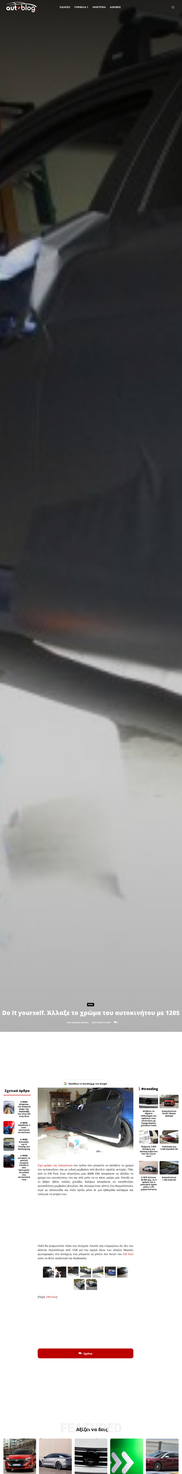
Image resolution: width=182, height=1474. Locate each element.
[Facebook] (7, 1083)
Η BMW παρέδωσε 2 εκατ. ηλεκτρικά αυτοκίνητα (24, 1127)
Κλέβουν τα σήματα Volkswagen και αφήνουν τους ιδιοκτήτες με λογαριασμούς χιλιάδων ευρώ (149, 1118)
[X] (13, 1083)
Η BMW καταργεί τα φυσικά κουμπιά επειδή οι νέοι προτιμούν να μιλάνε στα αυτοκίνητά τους (24, 1167)
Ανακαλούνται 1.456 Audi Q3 (169, 1178)
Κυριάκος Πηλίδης (80, 1022)
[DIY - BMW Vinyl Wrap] (48, 1272)
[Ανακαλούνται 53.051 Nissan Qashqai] (169, 1101)
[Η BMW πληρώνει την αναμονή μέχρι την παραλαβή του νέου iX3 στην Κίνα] (8, 1107)
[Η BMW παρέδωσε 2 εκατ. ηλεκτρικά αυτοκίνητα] (8, 1127)
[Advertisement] (91, 1056)
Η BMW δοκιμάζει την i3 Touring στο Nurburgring (24, 1144)
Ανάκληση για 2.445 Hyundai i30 (169, 1147)
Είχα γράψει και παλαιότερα (55, 1165)
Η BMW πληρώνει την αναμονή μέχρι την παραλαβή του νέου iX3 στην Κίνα (24, 1109)
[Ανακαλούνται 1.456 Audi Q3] (169, 1167)
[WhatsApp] (20, 1083)
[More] (27, 1083)
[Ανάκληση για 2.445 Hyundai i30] (169, 1137)
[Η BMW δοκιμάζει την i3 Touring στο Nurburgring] (8, 1144)
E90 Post (128, 1254)
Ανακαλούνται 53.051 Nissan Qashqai (169, 1113)
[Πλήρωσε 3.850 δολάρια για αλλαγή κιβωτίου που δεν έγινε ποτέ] (148, 1137)
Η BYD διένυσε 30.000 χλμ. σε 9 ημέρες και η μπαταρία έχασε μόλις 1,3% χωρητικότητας (148, 1183)
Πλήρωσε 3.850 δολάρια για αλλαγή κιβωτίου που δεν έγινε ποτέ (149, 1151)
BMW (90, 1004)
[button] (173, 7)
